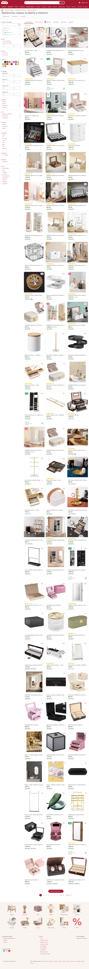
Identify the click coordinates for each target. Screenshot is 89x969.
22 (85, 59)
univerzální (14, 16)
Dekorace (25, 914)
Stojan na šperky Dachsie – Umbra (54, 665)
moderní (4, 179)
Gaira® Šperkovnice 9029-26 (53, 605)
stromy (4, 103)
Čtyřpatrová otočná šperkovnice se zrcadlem (57, 50)
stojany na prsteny (7, 114)
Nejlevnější (63, 22)
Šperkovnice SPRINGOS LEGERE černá (55, 725)
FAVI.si (31, 963)
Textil (38, 914)
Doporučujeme (28, 22)
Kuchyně (77, 914)
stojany (4, 101)
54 (42, 59)
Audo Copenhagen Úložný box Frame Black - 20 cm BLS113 (39, 635)
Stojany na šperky (32, 10)
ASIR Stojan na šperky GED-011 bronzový (35, 540)
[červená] (7, 62)
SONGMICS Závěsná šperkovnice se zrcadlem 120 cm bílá (60, 570)
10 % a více (5, 55)
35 (64, 273)
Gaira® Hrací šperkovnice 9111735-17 (77, 754)
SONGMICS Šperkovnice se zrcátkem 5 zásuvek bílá (37, 175)
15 (42, 428)
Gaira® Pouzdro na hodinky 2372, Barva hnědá (57, 880)
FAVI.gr (82, 961)
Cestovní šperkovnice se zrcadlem (54, 510)
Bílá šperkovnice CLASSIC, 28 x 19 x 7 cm (35, 605)
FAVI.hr (60, 961)
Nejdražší (70, 22)
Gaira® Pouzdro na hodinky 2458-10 (77, 784)
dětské (4, 124)
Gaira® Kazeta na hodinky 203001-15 (34, 665)
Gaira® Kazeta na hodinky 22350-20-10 (34, 844)
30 (64, 59)
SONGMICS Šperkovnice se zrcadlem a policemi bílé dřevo (39, 205)
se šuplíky (4, 161)
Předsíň (64, 927)
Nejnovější (55, 22)
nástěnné (4, 107)
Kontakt (5, 940)
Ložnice (38, 927)
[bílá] (3, 62)
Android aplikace (83, 938)
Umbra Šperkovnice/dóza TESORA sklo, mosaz (57, 635)
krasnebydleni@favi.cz (10, 938)
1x (53, 143)
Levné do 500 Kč (6, 41)
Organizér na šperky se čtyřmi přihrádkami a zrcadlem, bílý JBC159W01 (63, 80)
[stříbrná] (3, 66)
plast (3, 144)
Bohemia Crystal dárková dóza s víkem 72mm (36, 265)
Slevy (77, 927)
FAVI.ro (51, 961)
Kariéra (5, 942)
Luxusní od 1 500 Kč (7, 43)
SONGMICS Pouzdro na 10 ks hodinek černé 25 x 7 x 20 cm (60, 145)
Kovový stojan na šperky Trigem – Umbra (35, 480)
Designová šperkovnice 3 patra (75, 50)
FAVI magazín (43, 946)
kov (3, 136)
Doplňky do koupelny (21, 10)
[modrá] (9, 62)
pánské (4, 128)
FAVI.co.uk (73, 961)
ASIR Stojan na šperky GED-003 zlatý (77, 480)
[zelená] (3, 64)
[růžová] (14, 62)
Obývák (25, 927)
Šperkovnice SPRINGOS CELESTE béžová (78, 695)
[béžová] (9, 64)
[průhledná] (14, 64)
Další (61, 895)
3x (31, 143)
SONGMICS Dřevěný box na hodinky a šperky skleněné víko (61, 175)
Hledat (61, 2)
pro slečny (23, 16)
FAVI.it (64, 961)
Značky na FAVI (44, 942)
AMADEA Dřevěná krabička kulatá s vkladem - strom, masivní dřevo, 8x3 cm (43, 295)
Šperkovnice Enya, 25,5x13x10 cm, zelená (78, 635)
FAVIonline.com (7, 961)
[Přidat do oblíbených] (42, 304)
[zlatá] (18, 64)
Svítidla (51, 914)
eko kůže (4, 138)
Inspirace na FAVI (44, 944)
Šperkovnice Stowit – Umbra (32, 385)
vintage (4, 172)
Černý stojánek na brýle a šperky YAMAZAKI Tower (37, 570)
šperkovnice (6, 16)
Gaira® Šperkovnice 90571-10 (75, 725)
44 (42, 184)
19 (42, 29)
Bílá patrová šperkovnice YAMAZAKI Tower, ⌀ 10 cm (58, 295)
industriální (5, 178)
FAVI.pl (47, 961)
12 (42, 154)
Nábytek (12, 914)
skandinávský (5, 168)
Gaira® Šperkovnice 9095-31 (32, 725)
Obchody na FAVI (44, 940)
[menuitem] (4, 6)
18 (64, 94)
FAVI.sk (43, 961)
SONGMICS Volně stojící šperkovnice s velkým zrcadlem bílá (39, 235)
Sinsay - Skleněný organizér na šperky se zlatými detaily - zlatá (40, 754)
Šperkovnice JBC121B (73, 415)
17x (31, 78)
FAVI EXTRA (43, 949)
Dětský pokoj (51, 927)
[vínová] (12, 64)
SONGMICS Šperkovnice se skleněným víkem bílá (58, 235)
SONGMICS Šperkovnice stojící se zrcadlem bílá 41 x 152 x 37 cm (41, 450)
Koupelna (12, 927)
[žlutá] (12, 62)
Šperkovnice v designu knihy (32, 115)
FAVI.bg (78, 961)
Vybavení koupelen (9, 10)
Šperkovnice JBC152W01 (74, 145)
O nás (41, 938)
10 (64, 583)
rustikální (4, 181)
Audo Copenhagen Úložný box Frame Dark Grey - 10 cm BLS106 (62, 754)
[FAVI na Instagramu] (6, 951)
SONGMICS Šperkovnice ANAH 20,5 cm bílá (57, 450)
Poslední (68, 895)
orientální (4, 183)
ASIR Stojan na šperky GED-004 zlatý (77, 510)
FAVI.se (68, 961)
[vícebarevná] (16, 64)
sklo (3, 146)
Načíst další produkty (55, 891)
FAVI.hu (56, 961)
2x (53, 203)
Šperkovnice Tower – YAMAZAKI (32, 355)
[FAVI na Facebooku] (4, 951)
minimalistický (6, 176)
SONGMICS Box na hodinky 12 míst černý (35, 145)
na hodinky (5, 115)
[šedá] (18, 62)
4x (31, 203)
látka (3, 142)
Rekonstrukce (64, 914)
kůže (3, 140)
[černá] (5, 62)
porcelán (4, 148)
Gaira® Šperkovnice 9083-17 (32, 880)
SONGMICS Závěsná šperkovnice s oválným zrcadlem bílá (60, 325)
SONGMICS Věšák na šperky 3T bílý (77, 235)
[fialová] (16, 62)
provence (4, 174)
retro (3, 170)
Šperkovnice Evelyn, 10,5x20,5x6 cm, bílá (56, 385)
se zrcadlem (5, 155)
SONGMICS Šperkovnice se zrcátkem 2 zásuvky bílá (59, 205)
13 (64, 333)
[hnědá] (7, 64)
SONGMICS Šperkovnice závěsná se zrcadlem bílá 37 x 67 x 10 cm (62, 115)
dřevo (3, 134)
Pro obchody (43, 948)
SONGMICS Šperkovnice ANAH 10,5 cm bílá (35, 325)
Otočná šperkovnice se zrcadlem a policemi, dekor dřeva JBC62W (41, 415)
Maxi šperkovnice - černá (31, 50)
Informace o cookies (45, 953)
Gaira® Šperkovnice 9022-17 (53, 844)
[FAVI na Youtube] (9, 951)
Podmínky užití (43, 951)
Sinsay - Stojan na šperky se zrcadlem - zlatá (36, 784)
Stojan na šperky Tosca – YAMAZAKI (55, 415)
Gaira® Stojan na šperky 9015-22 (76, 814)
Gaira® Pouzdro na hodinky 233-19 (54, 814)
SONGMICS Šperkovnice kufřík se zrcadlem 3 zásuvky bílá (60, 265)
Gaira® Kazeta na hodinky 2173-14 (76, 880)
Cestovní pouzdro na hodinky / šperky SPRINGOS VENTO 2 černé (62, 695)
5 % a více (4, 53)
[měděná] (5, 66)
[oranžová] (5, 64)
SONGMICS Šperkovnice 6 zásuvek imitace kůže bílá (38, 80)
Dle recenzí (39, 22)
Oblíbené (49, 22)
